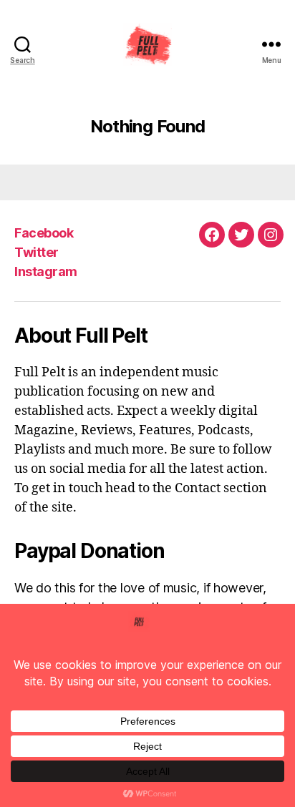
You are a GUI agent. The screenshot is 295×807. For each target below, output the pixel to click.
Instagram (45, 271)
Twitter (36, 252)
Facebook (43, 232)
